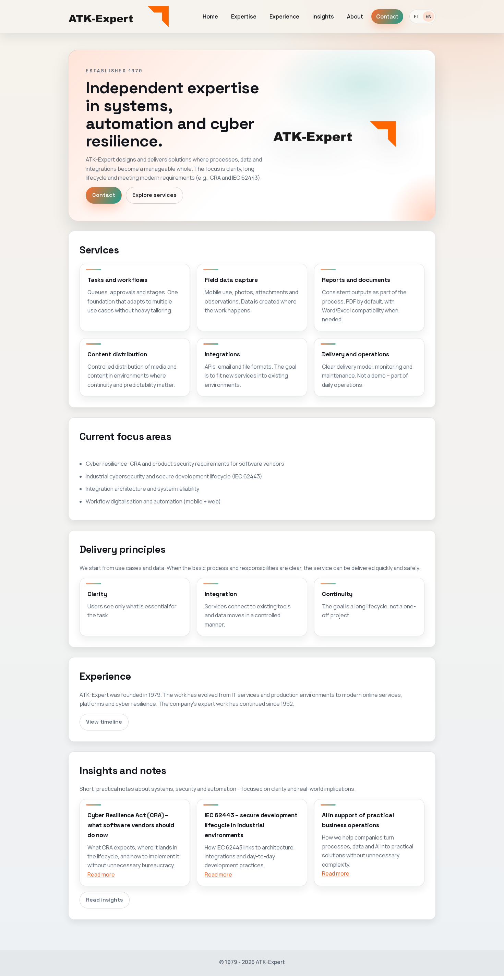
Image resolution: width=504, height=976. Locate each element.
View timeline (104, 721)
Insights (323, 16)
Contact (387, 16)
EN (428, 16)
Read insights (104, 899)
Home (210, 16)
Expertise (243, 16)
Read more (101, 874)
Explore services (154, 195)
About (355, 16)
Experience (284, 16)
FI (416, 16)
